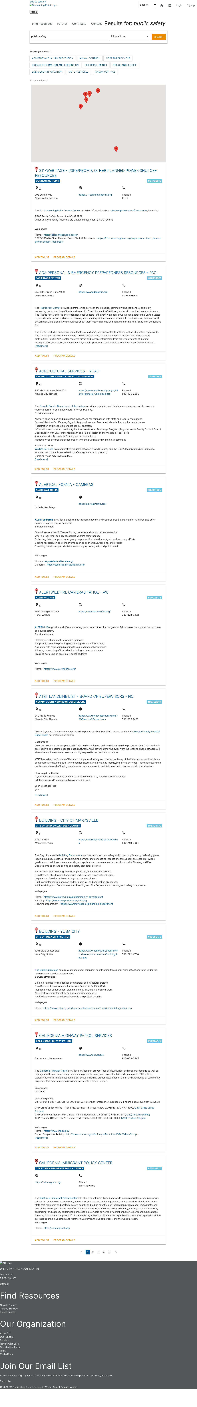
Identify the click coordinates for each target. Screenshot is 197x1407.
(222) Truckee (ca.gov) (133, 1118)
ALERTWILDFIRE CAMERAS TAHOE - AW (74, 592)
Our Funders (7, 1336)
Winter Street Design (56, 1387)
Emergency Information (47, 71)
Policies (4, 1340)
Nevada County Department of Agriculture (63, 406)
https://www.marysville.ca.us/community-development (73, 896)
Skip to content (38, 1)
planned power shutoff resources (129, 210)
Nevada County (8, 1305)
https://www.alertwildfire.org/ (94, 611)
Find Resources (42, 23)
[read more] (41, 345)
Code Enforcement (118, 58)
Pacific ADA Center (50, 307)
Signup (191, 5)
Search (158, 37)
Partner (62, 23)
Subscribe (5, 1381)
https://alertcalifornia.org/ (92, 503)
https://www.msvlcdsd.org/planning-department (86, 903)
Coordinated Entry (10, 1347)
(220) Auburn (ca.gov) (138, 1114)
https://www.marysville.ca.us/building (66, 900)
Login (179, 5)
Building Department (70, 855)
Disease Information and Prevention (55, 65)
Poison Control (105, 71)
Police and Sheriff (125, 65)
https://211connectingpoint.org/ (95, 194)
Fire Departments (96, 65)
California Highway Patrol (53, 1070)
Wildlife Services (44, 448)
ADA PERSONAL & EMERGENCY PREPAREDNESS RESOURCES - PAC (97, 272)
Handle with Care (9, 1343)
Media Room (7, 1354)
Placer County (7, 1312)
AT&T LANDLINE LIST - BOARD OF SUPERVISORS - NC (86, 696)
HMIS (3, 1350)
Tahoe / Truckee (9, 1308)
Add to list (42, 257)
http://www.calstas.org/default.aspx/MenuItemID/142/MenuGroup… (102, 1134)
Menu (34, 11)
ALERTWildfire (43, 627)
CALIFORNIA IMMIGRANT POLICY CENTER (75, 1163)
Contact (96, 23)
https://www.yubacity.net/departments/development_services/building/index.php (98, 954)
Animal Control (89, 58)
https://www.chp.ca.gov (91, 1054)
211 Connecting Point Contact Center (60, 210)
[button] (90, 94)
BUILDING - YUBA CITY (59, 931)
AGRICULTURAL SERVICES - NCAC (69, 371)
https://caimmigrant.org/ (48, 1182)
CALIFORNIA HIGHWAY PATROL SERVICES (75, 1035)
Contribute (79, 23)
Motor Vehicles (78, 71)
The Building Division (47, 969)
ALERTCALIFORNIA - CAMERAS (66, 484)
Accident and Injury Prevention (52, 58)
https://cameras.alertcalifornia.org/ (66, 564)
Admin (73, 1387)
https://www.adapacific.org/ (93, 291)
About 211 (5, 1333)
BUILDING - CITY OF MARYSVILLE (68, 820)
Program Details (64, 257)
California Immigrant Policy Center (58, 1198)
